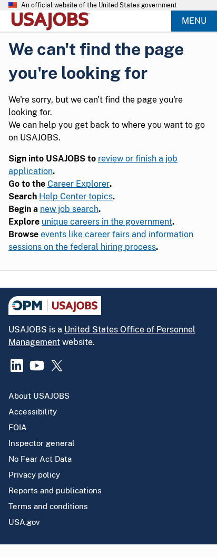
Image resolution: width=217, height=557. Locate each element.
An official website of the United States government (99, 5)
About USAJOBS (39, 395)
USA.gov (24, 522)
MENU (194, 21)
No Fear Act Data (40, 458)
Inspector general (41, 443)
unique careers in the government (107, 222)
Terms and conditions (48, 506)
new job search (69, 209)
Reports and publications (55, 490)
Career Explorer (78, 184)
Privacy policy (34, 474)
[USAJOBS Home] (52, 21)
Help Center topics (76, 196)
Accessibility (32, 411)
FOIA (17, 427)
